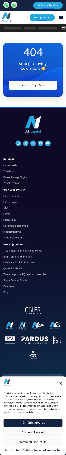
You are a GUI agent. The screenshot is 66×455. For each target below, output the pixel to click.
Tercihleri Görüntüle (33, 442)
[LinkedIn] (33, 143)
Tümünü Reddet (33, 432)
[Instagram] (18, 143)
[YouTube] (48, 143)
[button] (60, 383)
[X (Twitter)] (26, 143)
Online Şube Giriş (48, 5)
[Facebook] (40, 143)
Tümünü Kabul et (33, 422)
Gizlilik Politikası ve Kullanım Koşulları (41, 450)
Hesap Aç (40, 17)
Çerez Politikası (13, 450)
